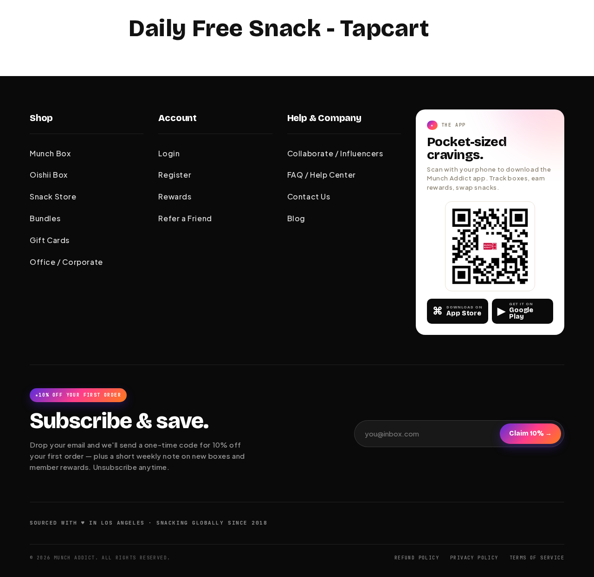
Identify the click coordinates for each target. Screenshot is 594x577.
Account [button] (177, 117)
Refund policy (416, 558)
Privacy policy (474, 558)
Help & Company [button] (324, 117)
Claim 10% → (530, 433)
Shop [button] (41, 117)
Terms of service (537, 558)
